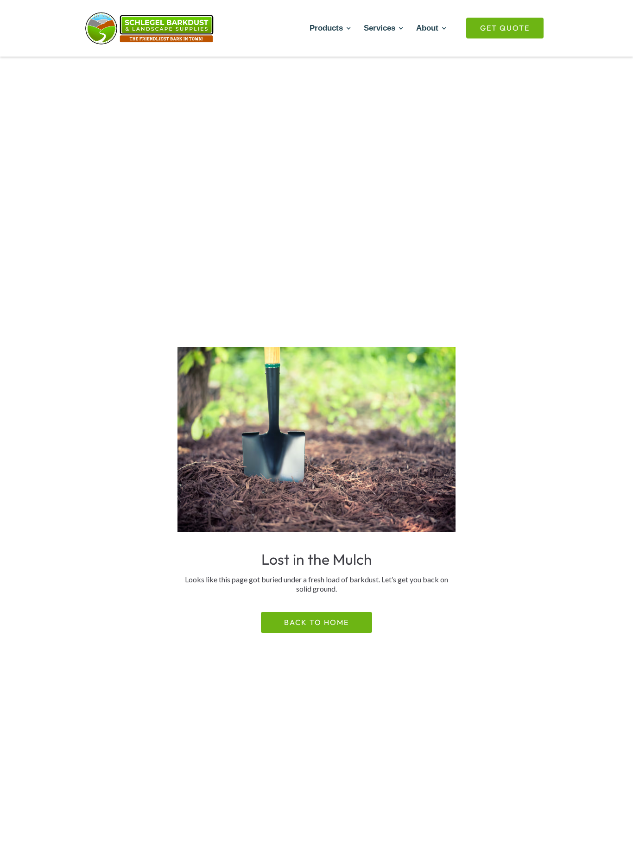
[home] (150, 28)
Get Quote (505, 27)
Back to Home (316, 622)
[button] (330, 28)
